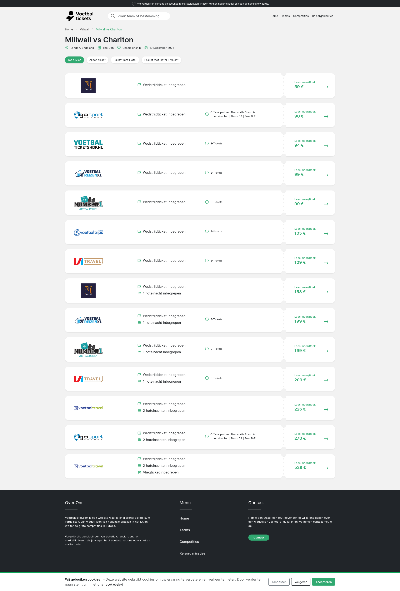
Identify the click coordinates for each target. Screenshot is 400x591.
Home (274, 16)
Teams (285, 16)
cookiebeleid (114, 584)
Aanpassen (278, 582)
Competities (301, 16)
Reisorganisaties (322, 16)
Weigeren (301, 582)
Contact (259, 537)
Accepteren (323, 582)
